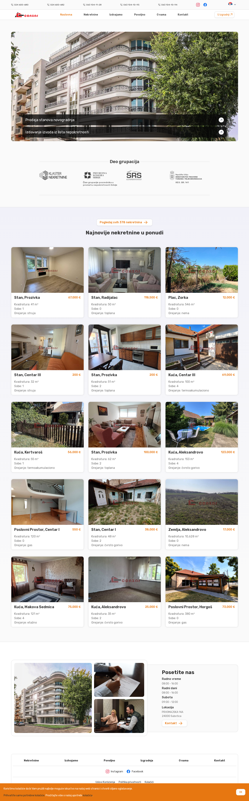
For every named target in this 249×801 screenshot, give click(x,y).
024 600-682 (57, 4)
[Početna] (26, 14)
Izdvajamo (115, 14)
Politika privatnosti (130, 782)
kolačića (87, 795)
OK (240, 792)
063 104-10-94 (169, 4)
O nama (161, 14)
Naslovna (66, 14)
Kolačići (149, 782)
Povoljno (139, 14)
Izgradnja (147, 760)
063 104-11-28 (94, 4)
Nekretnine (91, 14)
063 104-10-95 (131, 4)
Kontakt (183, 14)
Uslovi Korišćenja (105, 782)
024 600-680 (21, 4)
